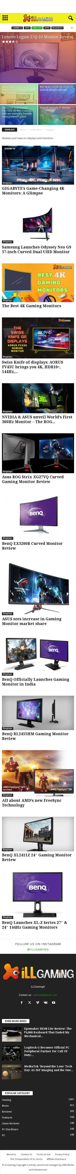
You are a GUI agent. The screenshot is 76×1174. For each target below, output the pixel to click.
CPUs (27, 28)
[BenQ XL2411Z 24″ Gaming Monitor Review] (38, 834)
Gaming (6, 1099)
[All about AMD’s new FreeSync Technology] (38, 773)
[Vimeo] (38, 1003)
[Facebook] (23, 1003)
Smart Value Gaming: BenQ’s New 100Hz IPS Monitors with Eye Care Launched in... (18, 90)
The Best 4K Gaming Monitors (31, 306)
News (5, 1105)
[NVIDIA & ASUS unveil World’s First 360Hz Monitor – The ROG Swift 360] (38, 398)
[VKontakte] (46, 1003)
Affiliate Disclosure (56, 1159)
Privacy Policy (62, 1154)
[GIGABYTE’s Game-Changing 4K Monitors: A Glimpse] (38, 165)
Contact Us (26, 1154)
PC (3, 1135)
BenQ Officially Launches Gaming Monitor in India (35, 681)
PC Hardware (36, 130)
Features (7, 1117)
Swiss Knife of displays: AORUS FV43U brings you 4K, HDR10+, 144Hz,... (32, 367)
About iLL (11, 1154)
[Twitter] (30, 1003)
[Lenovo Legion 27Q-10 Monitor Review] (38, 57)
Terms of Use (43, 1154)
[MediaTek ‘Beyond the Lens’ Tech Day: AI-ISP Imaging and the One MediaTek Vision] (11, 1072)
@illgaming (38, 949)
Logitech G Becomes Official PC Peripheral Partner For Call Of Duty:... (46, 1051)
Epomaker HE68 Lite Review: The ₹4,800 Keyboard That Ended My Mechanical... (48, 1032)
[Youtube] (54, 1003)
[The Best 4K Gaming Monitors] (38, 282)
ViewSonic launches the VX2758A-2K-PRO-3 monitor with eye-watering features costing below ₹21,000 (18, 112)
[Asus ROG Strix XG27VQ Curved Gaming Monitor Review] (38, 453)
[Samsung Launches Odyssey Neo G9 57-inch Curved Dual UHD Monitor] (38, 224)
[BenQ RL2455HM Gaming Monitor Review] (38, 713)
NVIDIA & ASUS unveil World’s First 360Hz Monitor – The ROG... (37, 419)
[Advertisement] (38, 6)
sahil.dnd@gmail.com (45, 994)
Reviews (7, 1111)
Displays (37, 28)
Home (23, 130)
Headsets (57, 28)
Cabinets (17, 28)
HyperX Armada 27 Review (55, 107)
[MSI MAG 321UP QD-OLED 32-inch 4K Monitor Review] (57, 98)
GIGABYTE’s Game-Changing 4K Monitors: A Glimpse (33, 190)
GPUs (46, 28)
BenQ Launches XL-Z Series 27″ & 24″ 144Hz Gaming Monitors (34, 925)
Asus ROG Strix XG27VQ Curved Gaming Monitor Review (33, 479)
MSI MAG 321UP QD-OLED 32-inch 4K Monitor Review (57, 88)
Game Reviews (10, 1123)
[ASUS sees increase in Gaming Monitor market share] (38, 587)
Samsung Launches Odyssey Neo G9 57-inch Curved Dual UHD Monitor (36, 249)
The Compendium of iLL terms (26, 1159)
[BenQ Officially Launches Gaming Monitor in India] (38, 655)
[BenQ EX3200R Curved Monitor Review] (38, 516)
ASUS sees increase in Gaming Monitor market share (31, 621)
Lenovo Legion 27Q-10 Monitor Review (37, 37)
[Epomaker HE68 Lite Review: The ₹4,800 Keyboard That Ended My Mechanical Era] (11, 1034)
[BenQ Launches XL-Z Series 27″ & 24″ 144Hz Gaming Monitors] (38, 895)
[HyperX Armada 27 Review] (57, 119)
